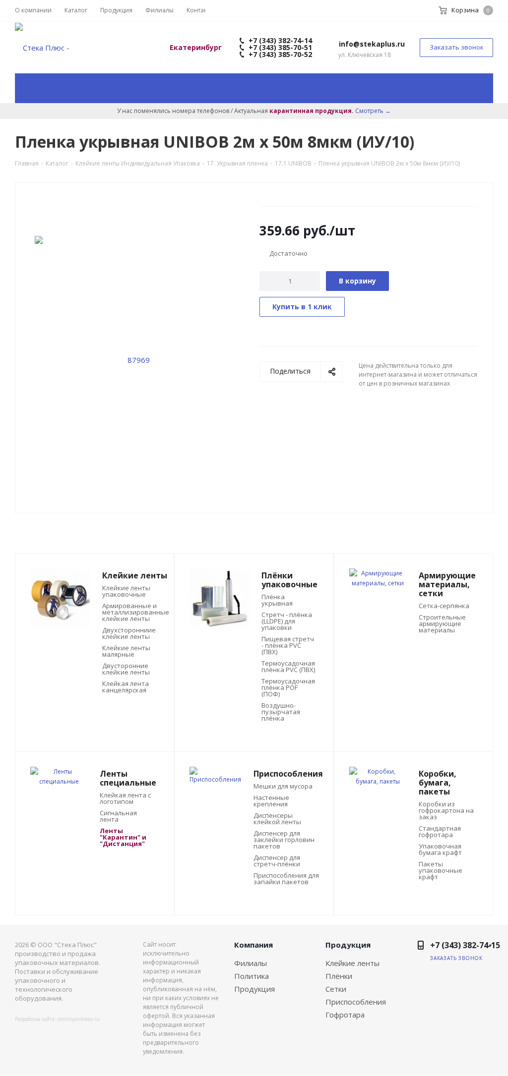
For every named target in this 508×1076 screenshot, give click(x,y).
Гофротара (345, 1014)
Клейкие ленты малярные (126, 651)
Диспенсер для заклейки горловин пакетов (284, 839)
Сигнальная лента (118, 816)
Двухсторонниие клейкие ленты (129, 633)
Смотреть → (373, 111)
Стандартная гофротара (440, 831)
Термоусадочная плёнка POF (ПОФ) (288, 687)
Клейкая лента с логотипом (125, 798)
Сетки (335, 989)
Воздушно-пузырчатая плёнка (280, 712)
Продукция (254, 989)
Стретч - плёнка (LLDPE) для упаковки (286, 621)
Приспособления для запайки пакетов (286, 878)
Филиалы (250, 963)
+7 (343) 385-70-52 (279, 54)
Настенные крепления (271, 800)
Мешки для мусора (283, 786)
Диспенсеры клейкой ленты (277, 818)
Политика (251, 976)
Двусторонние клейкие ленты (126, 669)
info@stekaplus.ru (372, 44)
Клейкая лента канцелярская (125, 686)
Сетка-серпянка (444, 606)
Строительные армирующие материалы (442, 623)
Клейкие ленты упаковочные (126, 591)
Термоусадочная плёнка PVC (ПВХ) (288, 666)
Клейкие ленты (352, 963)
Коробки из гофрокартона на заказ (446, 810)
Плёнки (338, 976)
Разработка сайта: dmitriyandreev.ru (57, 1019)
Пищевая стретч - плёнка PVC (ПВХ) (287, 645)
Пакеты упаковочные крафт (440, 870)
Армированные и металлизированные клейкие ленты (135, 612)
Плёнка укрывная (277, 600)
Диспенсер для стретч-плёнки (277, 860)
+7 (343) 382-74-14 (279, 40)
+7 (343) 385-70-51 (279, 47)
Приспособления (355, 1002)
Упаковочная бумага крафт (440, 849)
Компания (253, 945)
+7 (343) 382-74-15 (465, 945)
